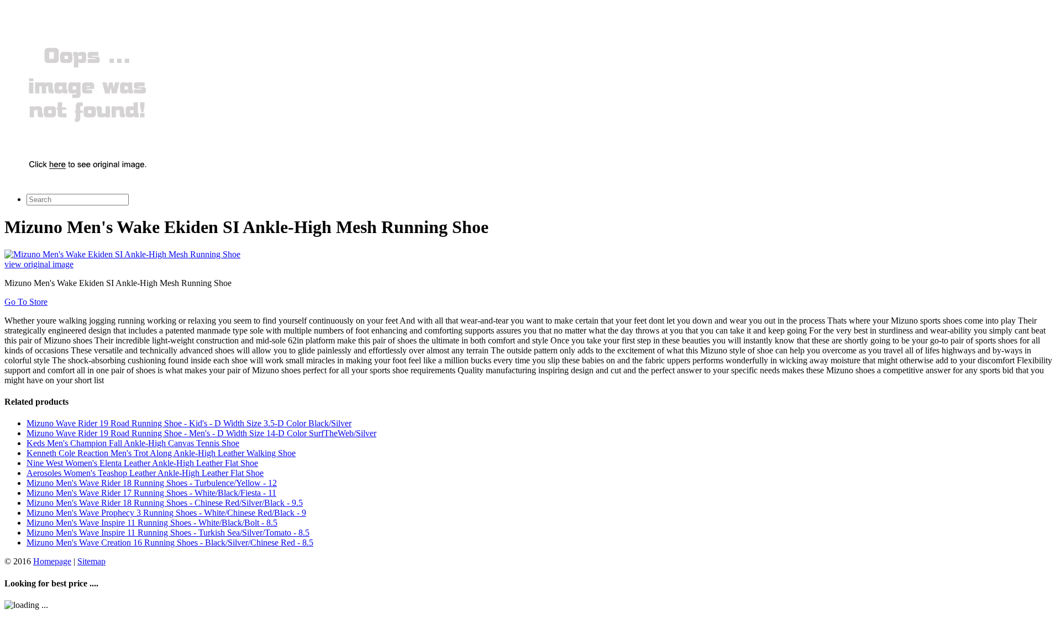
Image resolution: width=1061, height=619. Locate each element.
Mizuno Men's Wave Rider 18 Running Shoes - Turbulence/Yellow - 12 (152, 483)
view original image (38, 264)
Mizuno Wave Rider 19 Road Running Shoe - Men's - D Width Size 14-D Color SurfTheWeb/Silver (201, 433)
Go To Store (26, 301)
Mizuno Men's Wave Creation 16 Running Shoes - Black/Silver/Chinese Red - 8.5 (170, 542)
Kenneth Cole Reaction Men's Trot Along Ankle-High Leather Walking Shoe (161, 453)
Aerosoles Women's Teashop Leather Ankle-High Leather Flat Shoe (145, 473)
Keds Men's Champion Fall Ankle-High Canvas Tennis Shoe (133, 443)
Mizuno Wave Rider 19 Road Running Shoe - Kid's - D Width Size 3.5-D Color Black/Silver (189, 423)
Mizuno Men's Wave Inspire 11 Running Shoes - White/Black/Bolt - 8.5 (152, 522)
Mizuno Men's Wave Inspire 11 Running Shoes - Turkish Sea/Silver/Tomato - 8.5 (168, 532)
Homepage (52, 561)
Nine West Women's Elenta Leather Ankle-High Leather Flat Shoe (142, 463)
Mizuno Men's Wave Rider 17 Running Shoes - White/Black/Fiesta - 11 (151, 493)
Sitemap (91, 561)
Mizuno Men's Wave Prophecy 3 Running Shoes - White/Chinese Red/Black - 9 (166, 512)
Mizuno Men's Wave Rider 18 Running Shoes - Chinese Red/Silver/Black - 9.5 (165, 502)
